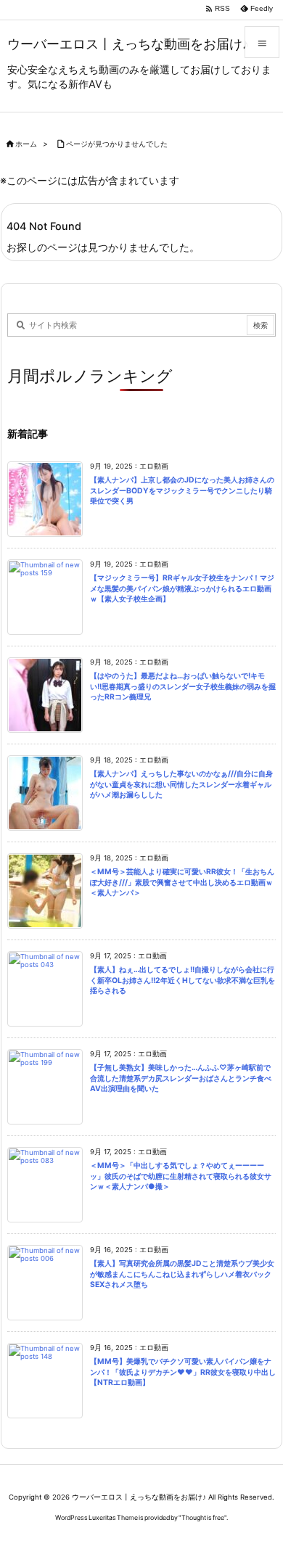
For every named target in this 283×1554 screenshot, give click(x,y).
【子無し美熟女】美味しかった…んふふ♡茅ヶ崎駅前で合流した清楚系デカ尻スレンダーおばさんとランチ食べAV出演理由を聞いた (180, 1078)
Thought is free (202, 1517)
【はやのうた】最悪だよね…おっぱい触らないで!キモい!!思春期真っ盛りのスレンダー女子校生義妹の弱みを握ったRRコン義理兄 (183, 686)
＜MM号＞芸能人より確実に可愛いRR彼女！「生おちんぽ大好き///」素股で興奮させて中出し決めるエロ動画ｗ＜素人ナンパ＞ (182, 882)
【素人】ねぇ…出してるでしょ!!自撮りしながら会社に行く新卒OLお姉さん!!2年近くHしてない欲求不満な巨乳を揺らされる (182, 980)
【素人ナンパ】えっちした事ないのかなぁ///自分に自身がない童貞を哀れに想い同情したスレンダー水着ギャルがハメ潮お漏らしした (181, 784)
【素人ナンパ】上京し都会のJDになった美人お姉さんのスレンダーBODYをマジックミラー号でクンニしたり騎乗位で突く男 (182, 490)
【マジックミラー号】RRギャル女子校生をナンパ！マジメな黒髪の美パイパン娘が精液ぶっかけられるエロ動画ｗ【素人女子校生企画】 (182, 588)
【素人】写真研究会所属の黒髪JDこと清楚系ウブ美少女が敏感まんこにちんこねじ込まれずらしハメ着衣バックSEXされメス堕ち (182, 1274)
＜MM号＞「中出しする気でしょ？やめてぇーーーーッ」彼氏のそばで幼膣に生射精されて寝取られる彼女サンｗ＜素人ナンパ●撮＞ (180, 1176)
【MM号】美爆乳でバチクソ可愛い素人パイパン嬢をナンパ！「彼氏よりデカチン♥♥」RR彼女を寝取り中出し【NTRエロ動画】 (183, 1372)
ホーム (26, 144)
